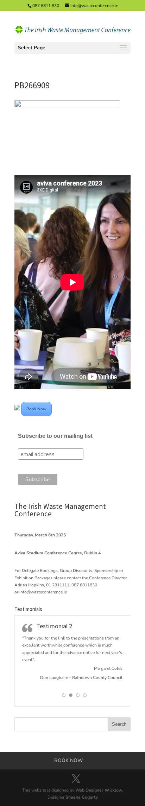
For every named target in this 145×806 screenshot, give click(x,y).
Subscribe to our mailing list (55, 436)
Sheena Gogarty (81, 797)
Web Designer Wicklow (98, 790)
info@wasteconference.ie (43, 592)
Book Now (36, 409)
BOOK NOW (68, 760)
